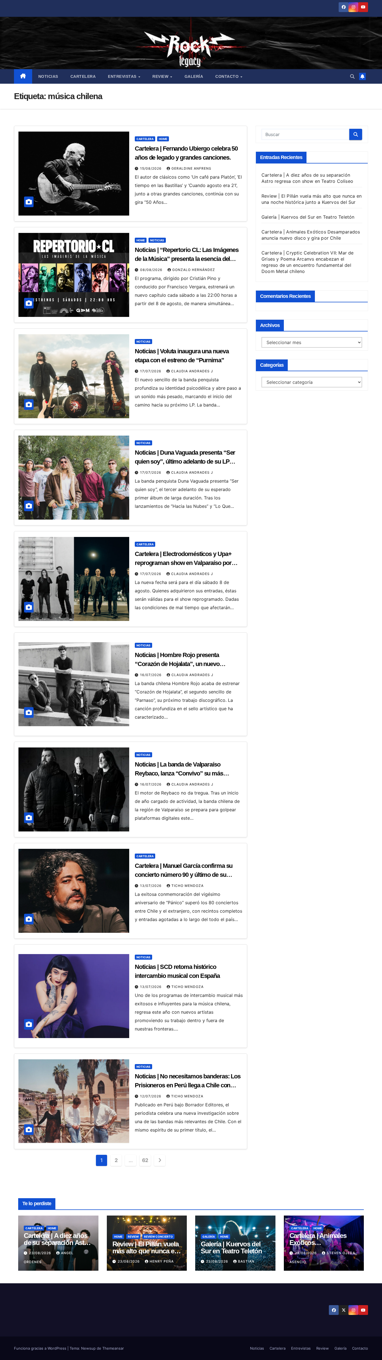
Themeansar (113, 1348)
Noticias (48, 76)
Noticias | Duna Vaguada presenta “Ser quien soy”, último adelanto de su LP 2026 (185, 461)
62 (145, 1160)
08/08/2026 (152, 270)
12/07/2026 (151, 1096)
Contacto (227, 76)
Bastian (246, 1261)
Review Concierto (158, 1236)
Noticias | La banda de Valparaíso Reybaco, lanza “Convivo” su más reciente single (179, 773)
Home (163, 139)
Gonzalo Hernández (193, 270)
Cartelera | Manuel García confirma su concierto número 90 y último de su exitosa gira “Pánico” (183, 874)
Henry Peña (162, 1261)
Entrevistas (123, 76)
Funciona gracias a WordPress (40, 1348)
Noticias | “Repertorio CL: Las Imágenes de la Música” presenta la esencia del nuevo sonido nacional (187, 258)
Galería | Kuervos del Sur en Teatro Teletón (308, 217)
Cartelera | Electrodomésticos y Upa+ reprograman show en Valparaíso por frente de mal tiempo (183, 562)
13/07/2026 (151, 886)
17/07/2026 (151, 371)
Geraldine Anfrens (191, 168)
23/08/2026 (40, 1253)
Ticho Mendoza (187, 886)
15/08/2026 (151, 168)
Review (161, 76)
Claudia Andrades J (192, 371)
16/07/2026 (151, 675)
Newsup (88, 1348)
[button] (352, 76)
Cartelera (83, 76)
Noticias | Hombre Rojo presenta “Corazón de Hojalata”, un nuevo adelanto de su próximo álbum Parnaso (186, 663)
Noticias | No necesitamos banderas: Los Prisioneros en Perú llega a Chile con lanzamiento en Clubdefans (187, 1085)
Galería (194, 76)
